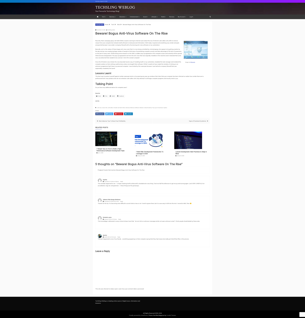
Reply (121, 181)
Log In (191, 17)
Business (112, 17)
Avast (103, 107)
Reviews (171, 17)
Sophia (105, 179)
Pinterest (119, 114)
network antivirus (148, 107)
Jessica (105, 235)
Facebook (100, 114)
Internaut (128, 107)
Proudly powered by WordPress (138, 315)
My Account (181, 17)
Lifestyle (153, 17)
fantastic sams (107, 217)
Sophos (165, 107)
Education (122, 17)
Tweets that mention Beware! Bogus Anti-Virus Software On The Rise (123, 170)
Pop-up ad (154, 107)
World (163, 17)
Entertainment (134, 17)
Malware (142, 107)
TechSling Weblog (115, 7)
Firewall (115, 107)
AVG (106, 107)
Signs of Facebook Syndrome (197, 121)
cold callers (110, 107)
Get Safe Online (121, 107)
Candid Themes (171, 315)
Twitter (110, 114)
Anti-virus (99, 107)
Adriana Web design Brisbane (111, 199)
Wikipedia (192, 62)
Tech (103, 17)
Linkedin (129, 114)
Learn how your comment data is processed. (131, 289)
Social (145, 17)
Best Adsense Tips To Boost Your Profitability (112, 121)
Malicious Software (134, 107)
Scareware (160, 107)
